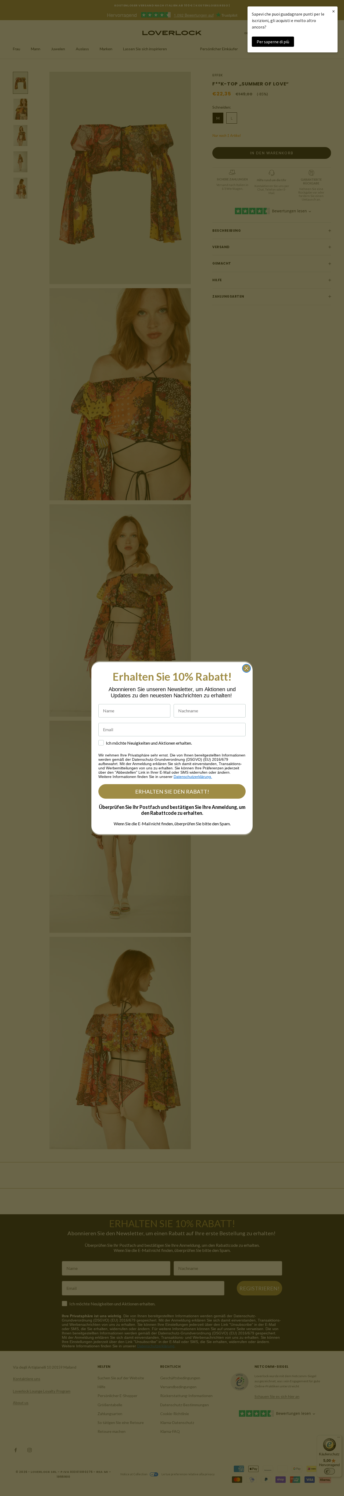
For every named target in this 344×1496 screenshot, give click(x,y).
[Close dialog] (246, 668)
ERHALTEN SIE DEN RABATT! (172, 791)
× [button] (333, 11)
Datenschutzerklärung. (193, 776)
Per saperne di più (273, 41)
